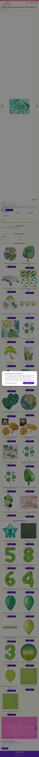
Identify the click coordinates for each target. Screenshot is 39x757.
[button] (10, 383)
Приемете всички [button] (28, 382)
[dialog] (19, 378)
